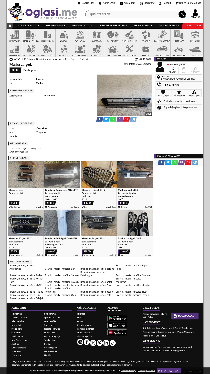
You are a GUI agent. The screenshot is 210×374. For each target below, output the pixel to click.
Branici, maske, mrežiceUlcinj (61, 295)
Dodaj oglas (193, 25)
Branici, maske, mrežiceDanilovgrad (93, 274)
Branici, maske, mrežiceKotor (96, 282)
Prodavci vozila (82, 25)
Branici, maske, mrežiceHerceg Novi (26, 280)
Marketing (149, 3)
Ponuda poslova (169, 25)
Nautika (48, 355)
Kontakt (167, 3)
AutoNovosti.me (166, 332)
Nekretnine (16, 314)
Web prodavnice (55, 25)
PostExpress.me (150, 332)
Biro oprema (50, 314)
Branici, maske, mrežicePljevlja (133, 285)
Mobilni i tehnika (19, 317)
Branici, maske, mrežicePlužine (26, 292)
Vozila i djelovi (50, 348)
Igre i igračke (50, 321)
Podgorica (85, 59)
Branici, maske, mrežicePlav (95, 285)
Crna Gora (70, 59)
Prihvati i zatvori (169, 370)
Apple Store (109, 3)
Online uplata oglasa (190, 3)
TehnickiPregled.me (184, 328)
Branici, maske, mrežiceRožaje (97, 292)
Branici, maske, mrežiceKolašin (62, 282)
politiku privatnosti (146, 370)
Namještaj (16, 325)
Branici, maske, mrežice (49, 59)
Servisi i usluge (143, 25)
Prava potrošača (84, 333)
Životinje (15, 344)
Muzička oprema (19, 340)
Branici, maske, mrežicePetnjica (62, 285)
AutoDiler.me (149, 328)
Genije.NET (161, 336)
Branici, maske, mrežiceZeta (95, 295)
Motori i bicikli (50, 351)
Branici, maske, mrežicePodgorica (57, 290)
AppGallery (129, 3)
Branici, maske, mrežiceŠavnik (132, 295)
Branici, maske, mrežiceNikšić (26, 285)
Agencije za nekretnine (113, 25)
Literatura (16, 355)
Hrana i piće (49, 333)
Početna (28, 59)
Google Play (88, 3)
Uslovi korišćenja (84, 325)
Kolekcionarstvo (18, 348)
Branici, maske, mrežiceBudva (26, 275)
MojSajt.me (148, 336)
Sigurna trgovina (84, 336)
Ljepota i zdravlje (52, 329)
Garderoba (16, 333)
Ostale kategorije (52, 336)
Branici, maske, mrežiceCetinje (62, 275)
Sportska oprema (52, 317)
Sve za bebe (49, 325)
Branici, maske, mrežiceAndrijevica (22, 267)
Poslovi (47, 344)
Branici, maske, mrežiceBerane (97, 269)
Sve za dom (16, 329)
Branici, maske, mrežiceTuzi (25, 295)
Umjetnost (16, 351)
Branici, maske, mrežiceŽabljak (26, 298)
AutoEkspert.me (164, 328)
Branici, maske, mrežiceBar (60, 269)
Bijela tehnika (17, 321)
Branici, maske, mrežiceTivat (131, 292)
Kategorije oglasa (28, 25)
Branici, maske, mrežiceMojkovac (128, 280)
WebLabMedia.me (185, 332)
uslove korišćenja (128, 370)
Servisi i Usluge (51, 340)
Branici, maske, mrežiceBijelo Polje (132, 267)
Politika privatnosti (85, 329)
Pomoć (80, 321)
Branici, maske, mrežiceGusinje (133, 275)
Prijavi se (81, 314)
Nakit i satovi (17, 336)
